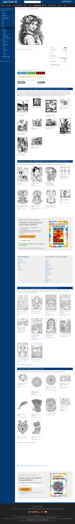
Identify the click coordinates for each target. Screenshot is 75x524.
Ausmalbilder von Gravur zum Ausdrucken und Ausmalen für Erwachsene (50, 88)
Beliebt (25, 5)
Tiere (19, 264)
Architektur (47, 259)
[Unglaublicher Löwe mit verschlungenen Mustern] (51, 411)
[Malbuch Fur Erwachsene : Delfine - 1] (22, 412)
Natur (19, 265)
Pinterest (37, 506)
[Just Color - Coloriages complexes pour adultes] (33, 511)
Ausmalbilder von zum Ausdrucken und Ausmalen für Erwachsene (33, 465)
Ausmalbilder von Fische (65, 336)
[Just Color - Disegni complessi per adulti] (35, 511)
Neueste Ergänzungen (18, 5)
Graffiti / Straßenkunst (49, 268)
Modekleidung (48, 274)
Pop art (46, 277)
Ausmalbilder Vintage (63, 178)
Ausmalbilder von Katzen (65, 387)
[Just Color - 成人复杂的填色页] (44, 511)
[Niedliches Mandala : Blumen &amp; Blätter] (51, 385)
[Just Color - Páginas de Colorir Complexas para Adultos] (41, 511)
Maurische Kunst (6, 49)
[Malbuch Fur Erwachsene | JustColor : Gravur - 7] (36, 145)
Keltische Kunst (48, 270)
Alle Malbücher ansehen (25, 240)
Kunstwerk (47, 271)
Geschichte (20, 270)
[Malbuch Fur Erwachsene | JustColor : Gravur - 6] (22, 152)
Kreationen (59, 5)
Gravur (25, 8)
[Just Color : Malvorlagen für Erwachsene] (10, 1)
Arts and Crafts (48, 265)
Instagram (41, 506)
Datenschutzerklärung (23, 493)
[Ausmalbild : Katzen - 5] (65, 381)
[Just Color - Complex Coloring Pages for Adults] (29, 511)
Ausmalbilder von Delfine (22, 417)
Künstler (29, 5)
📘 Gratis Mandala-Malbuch (6, 61)
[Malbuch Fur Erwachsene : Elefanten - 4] (36, 412)
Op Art (46, 275)
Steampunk (47, 278)
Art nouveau (47, 264)
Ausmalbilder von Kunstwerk (37, 313)
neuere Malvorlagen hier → (29, 364)
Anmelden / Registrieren (66, 1)
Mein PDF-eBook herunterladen (27, 236)
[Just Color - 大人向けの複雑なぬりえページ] (46, 511)
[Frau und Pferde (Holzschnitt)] (36, 105)
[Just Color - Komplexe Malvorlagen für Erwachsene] (39, 511)
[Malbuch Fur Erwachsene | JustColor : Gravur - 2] (22, 131)
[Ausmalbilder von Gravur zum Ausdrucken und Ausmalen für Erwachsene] (18, 465)
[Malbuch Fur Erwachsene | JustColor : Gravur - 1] (65, 105)
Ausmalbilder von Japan (21, 184)
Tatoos (46, 281)
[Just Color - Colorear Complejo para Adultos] (37, 511)
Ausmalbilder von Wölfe (22, 438)
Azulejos (46, 267)
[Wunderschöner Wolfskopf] (22, 435)
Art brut (46, 261)
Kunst (22, 8)
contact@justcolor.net (44, 519)
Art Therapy (20, 261)
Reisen (19, 267)
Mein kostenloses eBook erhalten (25, 489)
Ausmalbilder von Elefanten (37, 417)
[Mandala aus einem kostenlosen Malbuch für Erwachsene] (36, 389)
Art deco (46, 262)
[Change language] (73, 2)
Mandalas (20, 259)
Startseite (3, 5)
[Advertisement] (31, 59)
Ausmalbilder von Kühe (36, 360)
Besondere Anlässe (22, 262)
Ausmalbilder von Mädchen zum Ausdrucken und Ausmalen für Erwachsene (51, 161)
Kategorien (9, 5)
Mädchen (64, 49)
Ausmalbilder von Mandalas (51, 389)
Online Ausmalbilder (51, 5)
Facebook (34, 506)
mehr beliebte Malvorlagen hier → (30, 442)
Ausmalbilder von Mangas (50, 185)
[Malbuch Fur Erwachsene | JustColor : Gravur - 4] (51, 125)
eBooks (65, 5)
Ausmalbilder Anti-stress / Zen (65, 202)
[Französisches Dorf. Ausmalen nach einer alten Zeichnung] (22, 113)
